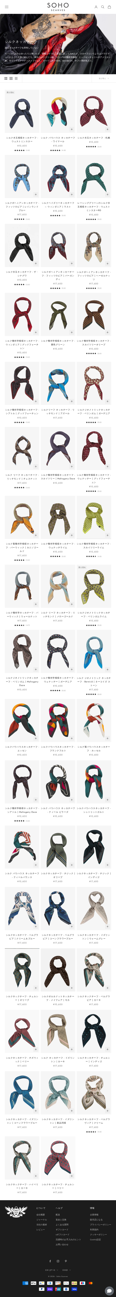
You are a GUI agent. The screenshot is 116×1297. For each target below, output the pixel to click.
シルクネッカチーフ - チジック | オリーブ (58, 875)
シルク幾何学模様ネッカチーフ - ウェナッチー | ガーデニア (58, 679)
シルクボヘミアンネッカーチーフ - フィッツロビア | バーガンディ (58, 275)
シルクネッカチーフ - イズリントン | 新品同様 (58, 1121)
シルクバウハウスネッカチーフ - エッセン (22, 748)
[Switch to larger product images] (6, 78)
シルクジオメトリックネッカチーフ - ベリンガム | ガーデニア (93, 411)
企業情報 (94, 1214)
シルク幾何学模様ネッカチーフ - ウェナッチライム (58, 545)
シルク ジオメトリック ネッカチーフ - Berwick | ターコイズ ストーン (94, 681)
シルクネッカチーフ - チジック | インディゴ (94, 875)
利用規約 (94, 1229)
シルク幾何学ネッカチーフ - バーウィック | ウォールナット (22, 614)
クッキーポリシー (98, 1234)
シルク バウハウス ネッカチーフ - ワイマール (58, 139)
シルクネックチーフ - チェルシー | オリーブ (22, 998)
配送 (58, 1214)
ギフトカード (62, 1229)
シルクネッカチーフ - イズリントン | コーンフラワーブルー (22, 1121)
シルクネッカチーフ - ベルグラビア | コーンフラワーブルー (58, 936)
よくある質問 (62, 1224)
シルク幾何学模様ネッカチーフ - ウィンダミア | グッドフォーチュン (22, 344)
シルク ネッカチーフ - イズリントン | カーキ (58, 1059)
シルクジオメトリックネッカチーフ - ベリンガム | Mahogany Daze (22, 681)
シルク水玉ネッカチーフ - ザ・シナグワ (22, 273)
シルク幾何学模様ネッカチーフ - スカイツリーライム (94, 545)
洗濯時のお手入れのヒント (68, 1239)
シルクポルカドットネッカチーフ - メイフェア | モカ (58, 998)
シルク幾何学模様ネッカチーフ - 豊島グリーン (58, 342)
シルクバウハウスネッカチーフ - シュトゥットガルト (94, 810)
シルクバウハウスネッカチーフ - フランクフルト (58, 748)
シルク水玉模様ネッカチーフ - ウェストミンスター (22, 139)
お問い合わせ (62, 1244)
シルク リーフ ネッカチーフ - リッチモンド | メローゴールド (58, 614)
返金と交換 (61, 1219)
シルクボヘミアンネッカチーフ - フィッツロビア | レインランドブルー (22, 206)
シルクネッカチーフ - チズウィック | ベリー (22, 1059)
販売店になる (96, 1219)
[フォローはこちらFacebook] (50, 1261)
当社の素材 (41, 1224)
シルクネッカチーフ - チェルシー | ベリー (58, 1186)
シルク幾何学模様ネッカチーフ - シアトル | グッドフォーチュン (22, 411)
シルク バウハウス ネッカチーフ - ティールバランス (22, 875)
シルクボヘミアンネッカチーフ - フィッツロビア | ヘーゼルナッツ (94, 276)
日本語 (65, 1270)
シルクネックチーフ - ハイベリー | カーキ (22, 1186)
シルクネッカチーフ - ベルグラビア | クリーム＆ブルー (22, 936)
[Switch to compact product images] (16, 78)
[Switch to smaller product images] (11, 78)
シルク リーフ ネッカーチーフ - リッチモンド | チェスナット (22, 476)
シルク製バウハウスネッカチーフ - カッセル (93, 748)
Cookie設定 (95, 1239)
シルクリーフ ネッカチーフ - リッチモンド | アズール (58, 411)
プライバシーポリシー (100, 1224)
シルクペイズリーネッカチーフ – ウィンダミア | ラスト (58, 204)
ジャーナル (41, 1219)
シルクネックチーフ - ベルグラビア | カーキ (93, 998)
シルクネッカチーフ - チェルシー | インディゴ (93, 1059)
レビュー (40, 1229)
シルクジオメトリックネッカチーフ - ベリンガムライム (93, 614)
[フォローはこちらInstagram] (58, 1261)
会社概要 (40, 1214)
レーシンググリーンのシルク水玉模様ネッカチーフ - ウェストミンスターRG (93, 206)
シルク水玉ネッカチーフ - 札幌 (93, 137)
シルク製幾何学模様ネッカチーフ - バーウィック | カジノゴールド (22, 547)
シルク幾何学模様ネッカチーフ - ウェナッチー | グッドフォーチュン (94, 478)
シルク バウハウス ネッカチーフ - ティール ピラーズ (58, 810)
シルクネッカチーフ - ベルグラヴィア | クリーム (93, 1121)
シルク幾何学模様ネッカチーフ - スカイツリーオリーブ (94, 342)
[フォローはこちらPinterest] (65, 1261)
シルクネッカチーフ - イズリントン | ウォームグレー (93, 936)
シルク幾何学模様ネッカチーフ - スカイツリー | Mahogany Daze (58, 476)
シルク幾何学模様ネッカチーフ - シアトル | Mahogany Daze (22, 810)
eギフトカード (62, 1234)
